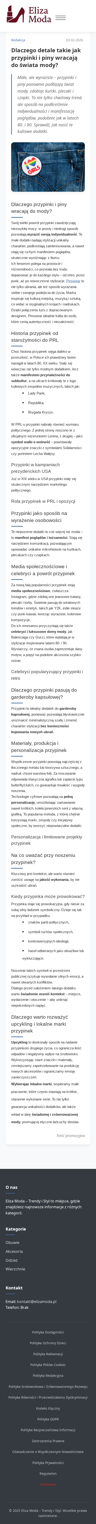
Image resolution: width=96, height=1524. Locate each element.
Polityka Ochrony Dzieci (48, 1343)
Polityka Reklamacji (48, 1354)
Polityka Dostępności (48, 1332)
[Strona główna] (30, 14)
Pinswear (73, 281)
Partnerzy (48, 1484)
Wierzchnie (15, 1269)
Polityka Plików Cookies (48, 1365)
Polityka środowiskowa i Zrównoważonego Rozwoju (48, 1386)
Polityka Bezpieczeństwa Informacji (48, 1430)
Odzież (12, 1260)
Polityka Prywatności (48, 1462)
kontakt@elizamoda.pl (36, 1301)
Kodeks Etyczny (48, 1408)
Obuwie (12, 1242)
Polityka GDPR (48, 1419)
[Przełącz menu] (60, 18)
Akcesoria (14, 1251)
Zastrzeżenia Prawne (48, 1441)
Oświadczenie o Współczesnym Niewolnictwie (48, 1451)
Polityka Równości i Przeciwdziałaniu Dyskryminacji (48, 1397)
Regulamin (48, 1473)
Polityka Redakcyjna (48, 1375)
